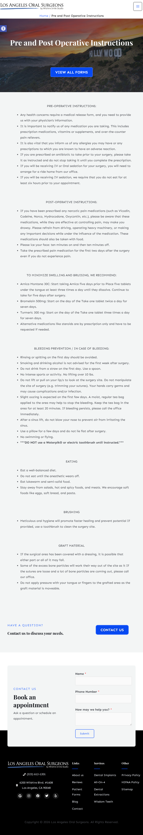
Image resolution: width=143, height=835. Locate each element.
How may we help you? (93, 709)
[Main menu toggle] (137, 6)
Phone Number (87, 691)
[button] (3, 28)
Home (43, 16)
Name (80, 674)
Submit (84, 733)
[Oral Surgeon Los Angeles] (31, 6)
